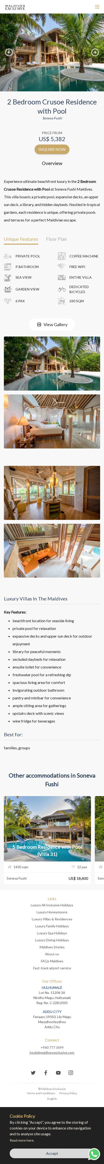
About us (52, 954)
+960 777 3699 (52, 1047)
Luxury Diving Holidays (52, 940)
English (52, 1099)
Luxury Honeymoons (52, 912)
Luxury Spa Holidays (52, 933)
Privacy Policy (68, 1093)
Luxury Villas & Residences (52, 919)
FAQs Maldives (52, 961)
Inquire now (52, 149)
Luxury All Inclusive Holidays (52, 905)
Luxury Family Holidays (52, 926)
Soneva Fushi (52, 118)
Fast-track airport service (52, 968)
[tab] (21, 239)
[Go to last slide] (9, 52)
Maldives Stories (52, 947)
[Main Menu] (97, 7)
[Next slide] (95, 52)
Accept (52, 1153)
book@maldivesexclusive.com (52, 1052)
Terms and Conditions (41, 1093)
